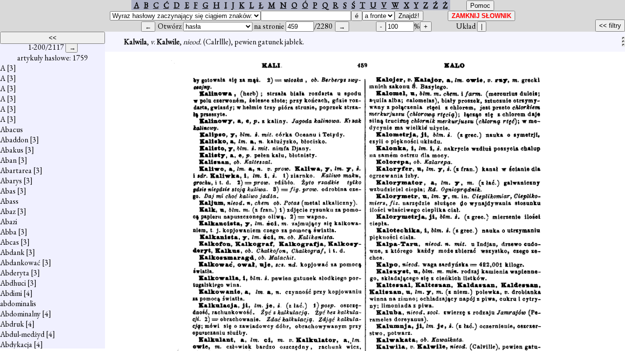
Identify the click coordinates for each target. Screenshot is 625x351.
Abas (8, 191)
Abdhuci (13, 283)
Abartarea (16, 170)
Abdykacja (16, 344)
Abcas (9, 242)
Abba (8, 232)
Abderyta (14, 273)
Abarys (11, 181)
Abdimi (11, 293)
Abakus (11, 150)
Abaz (8, 211)
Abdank (12, 252)
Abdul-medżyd (22, 334)
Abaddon (14, 140)
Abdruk (12, 324)
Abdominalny (20, 314)
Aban (8, 160)
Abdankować (20, 262)
